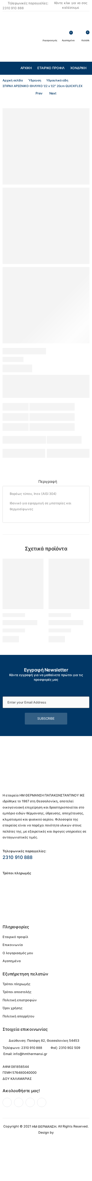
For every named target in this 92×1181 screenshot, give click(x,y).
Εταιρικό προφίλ (50, 68)
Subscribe (46, 718)
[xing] (41, 1102)
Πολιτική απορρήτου (18, 1016)
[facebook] (7, 1102)
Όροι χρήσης (12, 1008)
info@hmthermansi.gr (30, 1054)
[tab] (47, 481)
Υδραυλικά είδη (57, 80)
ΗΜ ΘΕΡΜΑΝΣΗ (44, 1127)
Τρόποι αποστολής (17, 992)
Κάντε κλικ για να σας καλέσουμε (70, 5)
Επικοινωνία (13, 945)
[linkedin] (30, 1102)
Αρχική (26, 68)
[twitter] (18, 1102)
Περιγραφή (47, 481)
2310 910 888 (17, 857)
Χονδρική (78, 68)
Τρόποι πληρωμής (16, 984)
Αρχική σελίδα (13, 80)
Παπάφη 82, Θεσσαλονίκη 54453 (53, 1040)
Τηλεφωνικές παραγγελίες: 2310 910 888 (25, 5)
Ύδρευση (34, 80)
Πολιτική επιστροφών (20, 1000)
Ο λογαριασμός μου (18, 953)
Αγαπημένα (12, 961)
